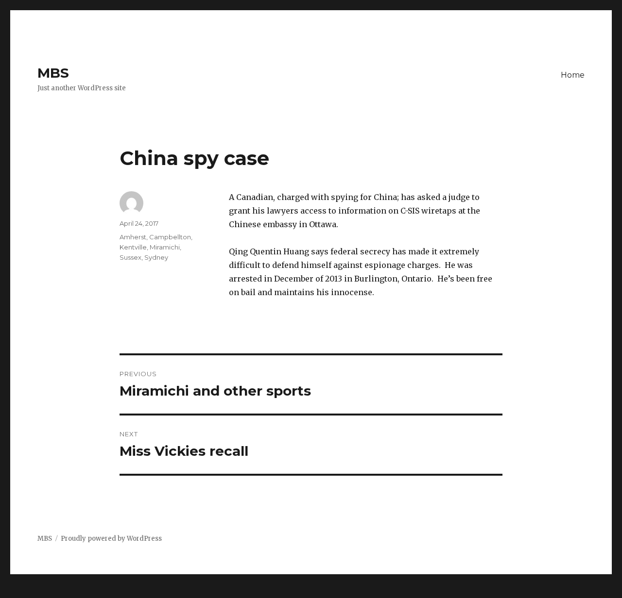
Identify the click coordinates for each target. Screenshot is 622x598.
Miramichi (165, 247)
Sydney (156, 257)
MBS (53, 73)
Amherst (133, 237)
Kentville (133, 247)
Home (573, 75)
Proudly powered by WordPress (111, 538)
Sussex (130, 257)
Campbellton (170, 237)
